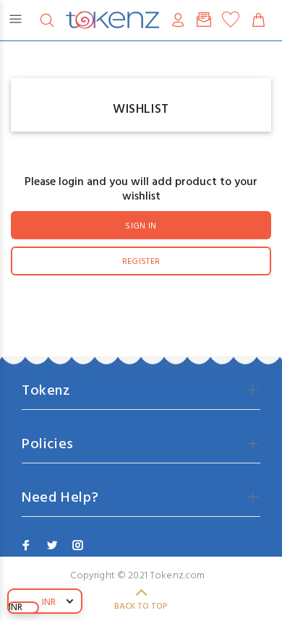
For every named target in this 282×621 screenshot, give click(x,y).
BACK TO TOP (141, 606)
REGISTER (141, 261)
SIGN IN (141, 226)
